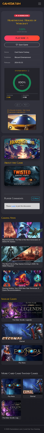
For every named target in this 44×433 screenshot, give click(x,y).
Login (13, 206)
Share (36, 198)
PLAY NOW (21, 38)
